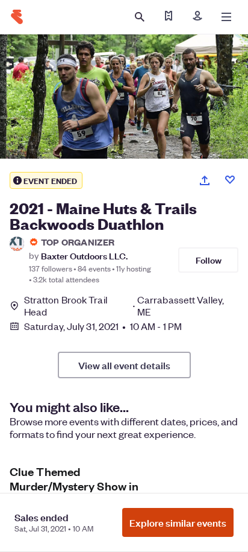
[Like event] (230, 179)
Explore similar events (177, 522)
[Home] (17, 17)
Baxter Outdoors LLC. (84, 255)
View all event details (124, 365)
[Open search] (140, 16)
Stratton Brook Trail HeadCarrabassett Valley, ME (124, 306)
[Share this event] (205, 180)
